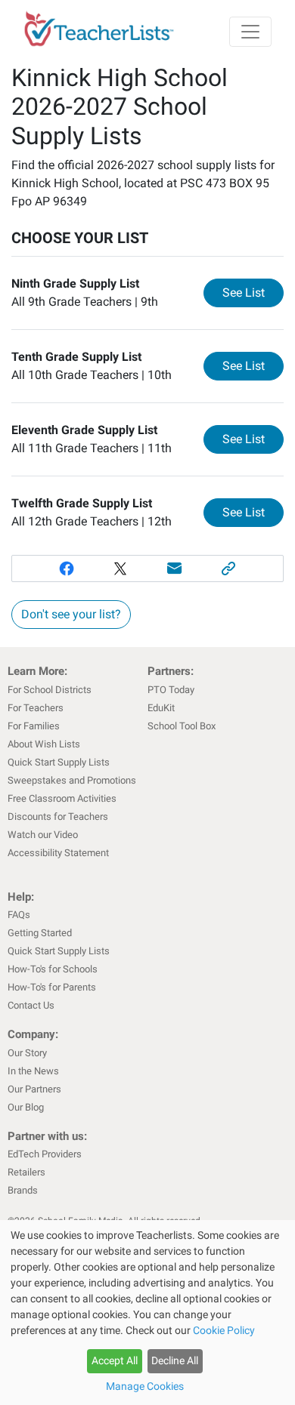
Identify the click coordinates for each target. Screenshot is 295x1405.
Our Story (27, 1052)
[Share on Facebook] (66, 568)
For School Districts (50, 689)
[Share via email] (175, 568)
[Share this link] (229, 568)
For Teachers (36, 707)
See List (253, 292)
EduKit (161, 707)
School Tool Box (182, 726)
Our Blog (26, 1107)
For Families (34, 726)
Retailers (26, 1172)
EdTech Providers (45, 1154)
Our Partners (34, 1089)
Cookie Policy (224, 1330)
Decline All (174, 1360)
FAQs (19, 914)
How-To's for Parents (52, 987)
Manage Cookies (145, 1386)
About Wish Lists (44, 744)
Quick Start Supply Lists (59, 762)
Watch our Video (43, 834)
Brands (23, 1190)
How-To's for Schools (53, 969)
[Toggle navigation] (250, 32)
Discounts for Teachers (58, 816)
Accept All (115, 1360)
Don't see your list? (71, 614)
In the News (33, 1071)
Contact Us (31, 1005)
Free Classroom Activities (62, 798)
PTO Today (171, 689)
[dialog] (147, 1312)
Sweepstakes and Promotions (72, 780)
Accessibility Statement (58, 852)
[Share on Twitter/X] (120, 568)
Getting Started (40, 932)
